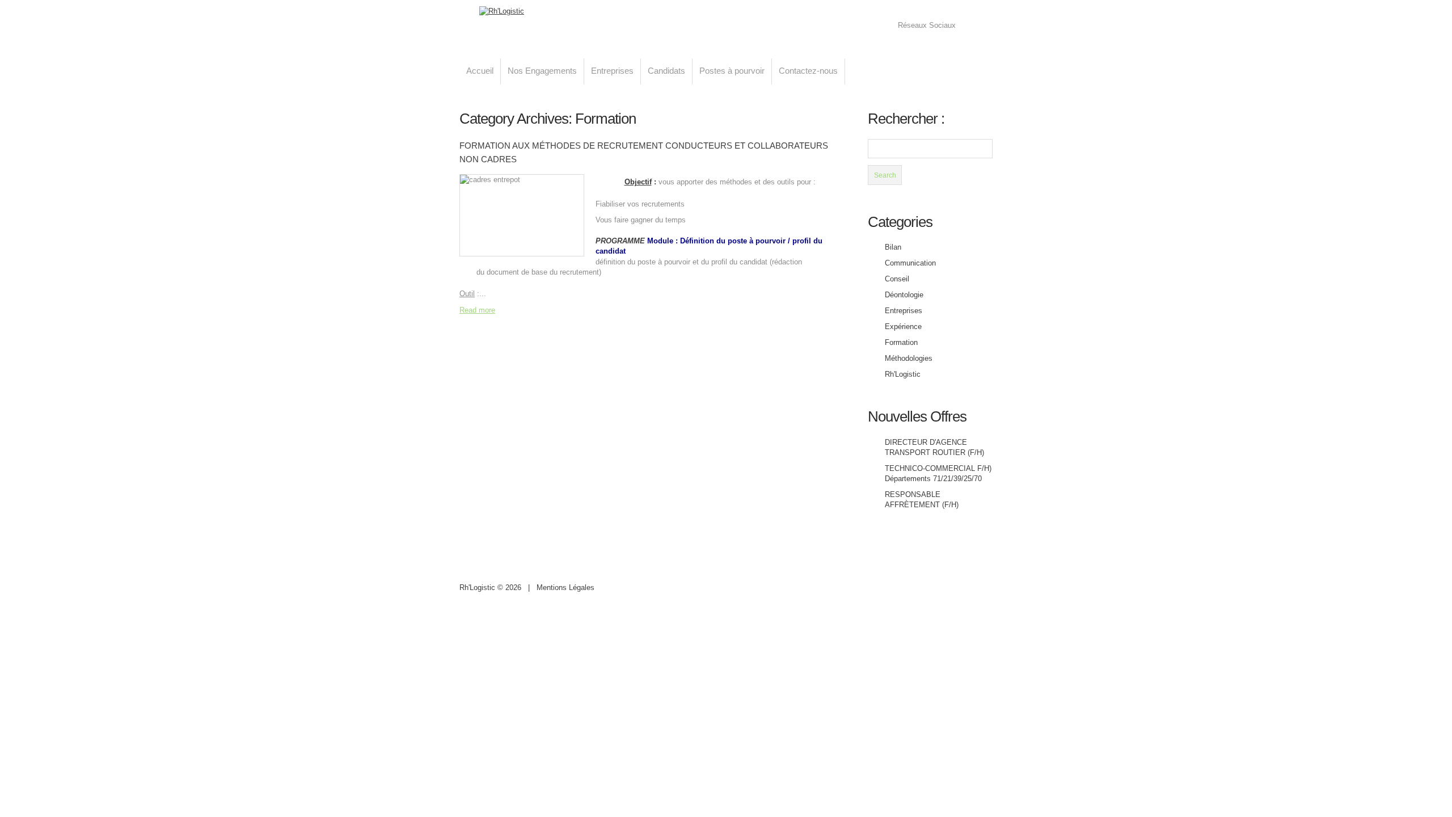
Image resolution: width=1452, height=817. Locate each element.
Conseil (897, 279)
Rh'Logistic (903, 374)
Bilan (893, 247)
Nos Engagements (542, 70)
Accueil (479, 70)
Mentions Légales (565, 587)
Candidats (666, 70)
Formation (901, 342)
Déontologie (904, 294)
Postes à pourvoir (732, 70)
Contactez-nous (808, 70)
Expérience (903, 326)
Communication (910, 263)
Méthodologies (908, 358)
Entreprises (612, 70)
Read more (477, 310)
